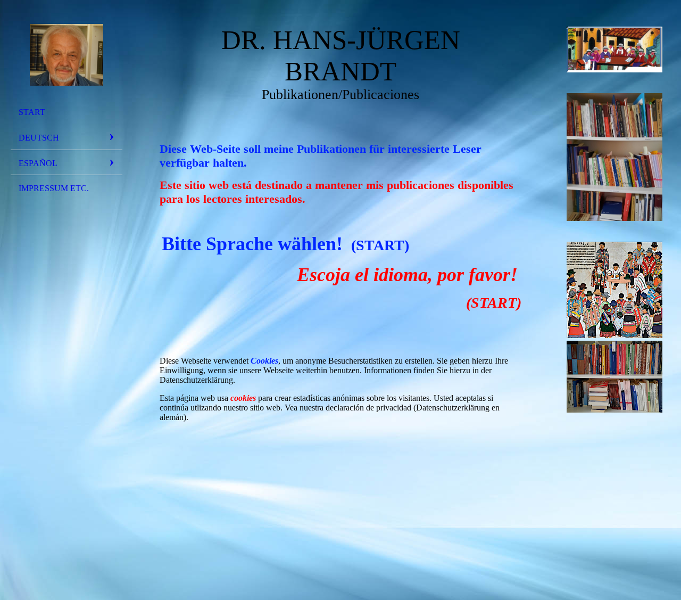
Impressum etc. (54, 188)
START (32, 112)
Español (38, 163)
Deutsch (39, 137)
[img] (66, 55)
